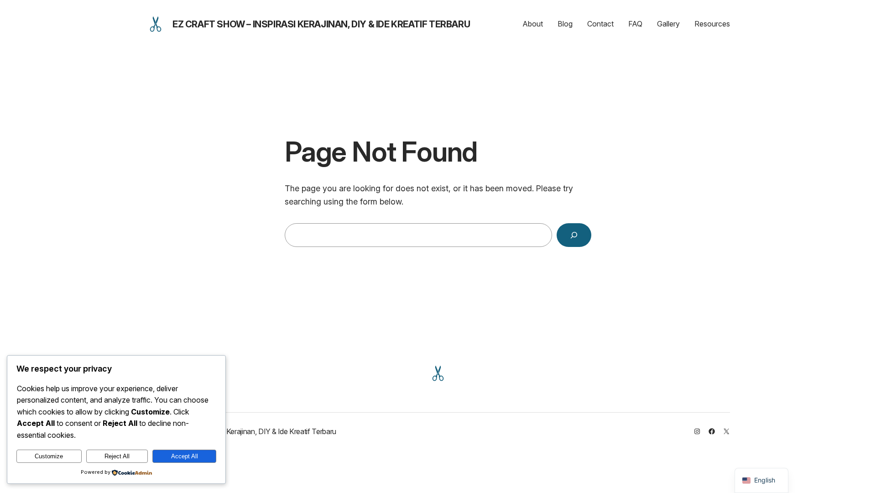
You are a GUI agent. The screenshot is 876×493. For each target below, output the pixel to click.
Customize (49, 456)
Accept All (184, 456)
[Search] (574, 235)
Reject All (117, 456)
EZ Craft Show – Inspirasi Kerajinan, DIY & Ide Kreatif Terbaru (321, 24)
